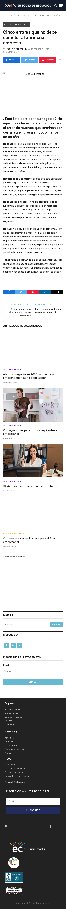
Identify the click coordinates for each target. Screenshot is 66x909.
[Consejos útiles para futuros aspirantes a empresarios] (33, 404)
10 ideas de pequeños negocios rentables (30, 486)
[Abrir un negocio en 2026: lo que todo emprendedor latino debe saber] (33, 349)
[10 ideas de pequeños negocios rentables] (33, 460)
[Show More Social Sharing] (60, 60)
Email (6, 665)
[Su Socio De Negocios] (28, 5)
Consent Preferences (15, 782)
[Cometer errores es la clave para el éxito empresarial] (33, 513)
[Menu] (61, 5)
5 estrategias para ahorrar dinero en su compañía (20, 312)
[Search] (56, 5)
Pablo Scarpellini (17, 49)
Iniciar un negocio (16, 24)
